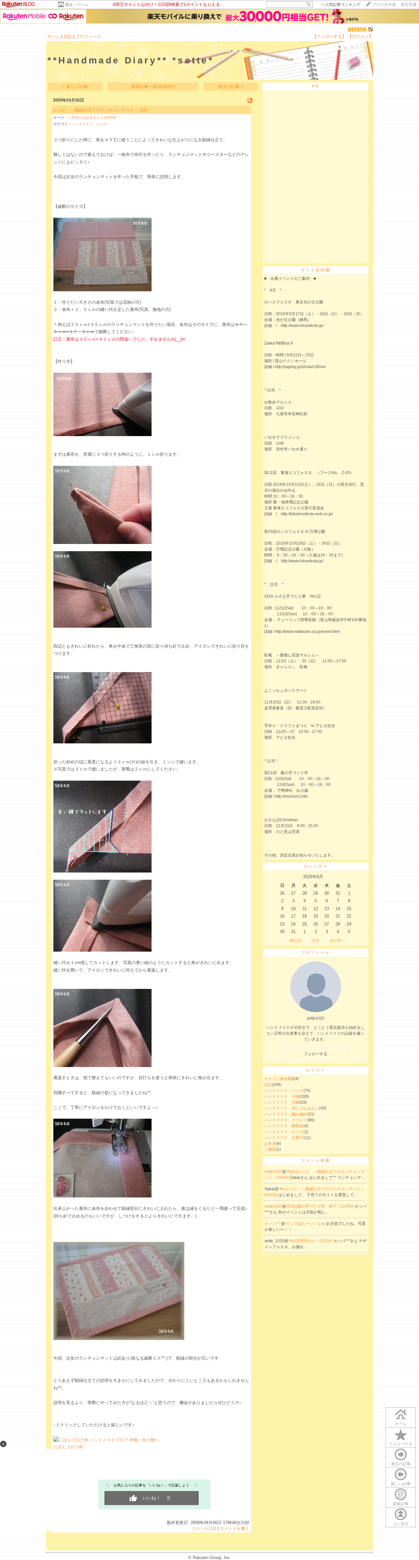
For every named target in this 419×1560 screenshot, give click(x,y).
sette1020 (273, 1171)
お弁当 (270, 1143)
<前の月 (294, 940)
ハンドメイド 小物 (282, 1096)
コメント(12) (204, 1528)
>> (340, 4)
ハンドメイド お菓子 (283, 1137)
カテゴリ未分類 (278, 1079)
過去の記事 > (230, 86)
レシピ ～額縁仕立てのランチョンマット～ (95, 110)
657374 (357, 29)
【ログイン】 (360, 36)
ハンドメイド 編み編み (285, 1114)
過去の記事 (400, 1464)
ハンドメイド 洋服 (282, 1102)
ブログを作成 (384, 4)
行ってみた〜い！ (302, 1223)
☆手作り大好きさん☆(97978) (92, 118)
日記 (68, 36)
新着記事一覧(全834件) (153, 86)
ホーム (53, 36)
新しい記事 (400, 1484)
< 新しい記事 (75, 86)
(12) (143, 110)
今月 (315, 940)
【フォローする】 (329, 36)
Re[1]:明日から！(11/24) (311, 1241)
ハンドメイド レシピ (89, 124)
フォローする (400, 1444)
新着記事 (401, 1503)
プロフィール (88, 36)
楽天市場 (408, 4)
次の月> (336, 940)
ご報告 (270, 1149)
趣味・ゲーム (76, 4)
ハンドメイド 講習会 (283, 1126)
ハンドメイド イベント (285, 1120)
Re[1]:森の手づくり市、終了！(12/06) (321, 1206)
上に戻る (401, 1523)
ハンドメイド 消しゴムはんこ (291, 1108)
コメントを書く (234, 1528)
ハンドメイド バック (283, 1090)
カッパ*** (272, 1223)
